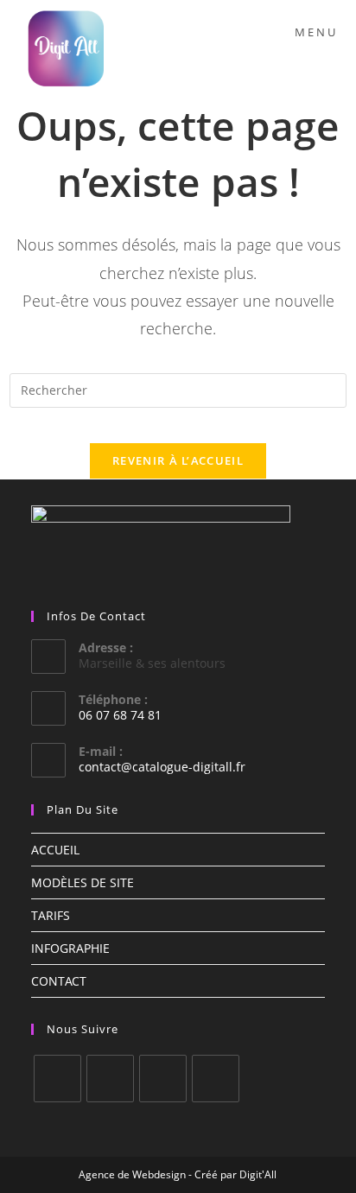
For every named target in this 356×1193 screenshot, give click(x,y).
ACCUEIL (55, 849)
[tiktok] (215, 1078)
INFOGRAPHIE (70, 948)
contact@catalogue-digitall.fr (162, 766)
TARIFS (50, 915)
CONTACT (58, 981)
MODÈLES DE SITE (82, 882)
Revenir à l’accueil (178, 460)
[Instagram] (110, 1078)
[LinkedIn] (163, 1078)
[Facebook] (57, 1078)
